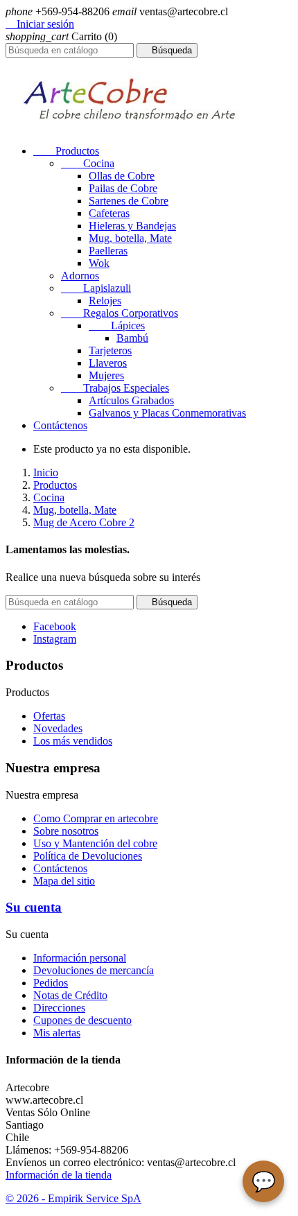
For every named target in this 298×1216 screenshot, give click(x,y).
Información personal (79, 958)
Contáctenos (60, 425)
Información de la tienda (59, 1175)
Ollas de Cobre (122, 176)
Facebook (54, 626)
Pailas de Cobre (123, 188)
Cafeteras (109, 213)
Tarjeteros (110, 350)
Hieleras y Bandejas (132, 226)
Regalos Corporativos (119, 313)
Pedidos (50, 983)
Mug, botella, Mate (130, 238)
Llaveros (108, 363)
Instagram (54, 639)
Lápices (117, 325)
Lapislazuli (96, 288)
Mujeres (106, 375)
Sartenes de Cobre (128, 201)
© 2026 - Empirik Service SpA (73, 1198)
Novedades (57, 728)
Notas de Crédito (70, 995)
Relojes (105, 300)
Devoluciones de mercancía (93, 970)
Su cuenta (34, 907)
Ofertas (49, 716)
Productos (66, 151)
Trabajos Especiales (115, 388)
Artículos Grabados (131, 400)
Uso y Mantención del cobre (95, 843)
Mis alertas (56, 1033)
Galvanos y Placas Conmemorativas (167, 413)
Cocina (87, 163)
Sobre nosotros (65, 831)
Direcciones (59, 1008)
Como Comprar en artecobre (95, 818)
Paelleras (108, 251)
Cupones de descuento (82, 1020)
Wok (99, 263)
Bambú (132, 338)
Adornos (80, 275)
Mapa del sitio (64, 881)
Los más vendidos (72, 741)
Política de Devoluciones (87, 856)
